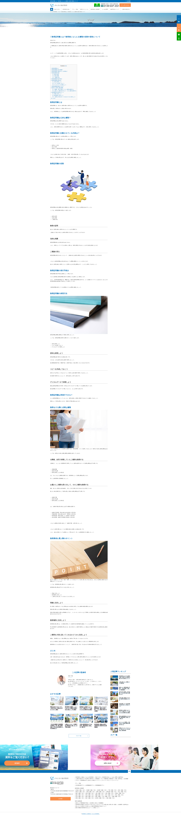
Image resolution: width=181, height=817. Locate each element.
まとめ (53, 98)
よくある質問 (105, 9)
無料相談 (179, 28)
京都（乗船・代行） (90, 793)
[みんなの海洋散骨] (59, 5)
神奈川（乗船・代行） (81, 791)
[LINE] (97, 5)
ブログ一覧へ (79, 735)
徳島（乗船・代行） (80, 794)
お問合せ (179, 37)
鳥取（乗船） (98, 796)
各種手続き (120, 777)
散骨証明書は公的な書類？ (57, 69)
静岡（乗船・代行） (100, 791)
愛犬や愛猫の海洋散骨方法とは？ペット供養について (87, 807)
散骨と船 (106, 804)
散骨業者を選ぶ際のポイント (57, 92)
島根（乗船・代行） (90, 796)
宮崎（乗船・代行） (80, 798)
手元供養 (87, 778)
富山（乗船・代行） (122, 791)
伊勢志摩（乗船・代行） (111, 791)
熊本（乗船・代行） (90, 798)
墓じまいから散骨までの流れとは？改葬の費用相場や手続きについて (91, 806)
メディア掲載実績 (104, 778)
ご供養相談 (96, 778)
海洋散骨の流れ (66, 9)
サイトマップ (115, 780)
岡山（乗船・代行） (119, 794)
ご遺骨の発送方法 (126, 9)
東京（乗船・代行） (122, 790)
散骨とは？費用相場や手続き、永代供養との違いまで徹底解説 (89, 803)
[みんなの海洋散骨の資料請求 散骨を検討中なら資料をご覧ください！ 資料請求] (45, 757)
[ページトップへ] (129, 771)
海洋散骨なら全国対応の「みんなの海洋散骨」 (91, 813)
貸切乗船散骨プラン (99, 785)
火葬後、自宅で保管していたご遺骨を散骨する (63, 89)
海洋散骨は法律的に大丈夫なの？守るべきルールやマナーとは (89, 804)
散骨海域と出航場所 (95, 9)
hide (66, 65)
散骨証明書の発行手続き (56, 78)
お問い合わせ (126, 5)
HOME (51, 9)
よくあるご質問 (113, 777)
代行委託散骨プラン (80, 785)
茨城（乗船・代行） (91, 791)
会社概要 (129, 1)
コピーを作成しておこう (58, 83)
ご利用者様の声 (83, 780)
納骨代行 (91, 778)
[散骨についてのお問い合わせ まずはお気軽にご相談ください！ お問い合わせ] (135, 757)
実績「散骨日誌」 (119, 778)
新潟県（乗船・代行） (102, 790)
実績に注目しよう (57, 93)
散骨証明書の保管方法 (56, 80)
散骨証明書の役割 (55, 72)
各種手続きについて (114, 9)
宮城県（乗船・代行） (91, 790)
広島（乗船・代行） (80, 796)
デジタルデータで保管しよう (59, 84)
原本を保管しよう (57, 81)
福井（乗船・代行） (80, 793)
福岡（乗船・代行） (116, 796)
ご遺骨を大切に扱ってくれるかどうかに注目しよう (63, 96)
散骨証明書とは (54, 68)
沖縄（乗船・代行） (110, 798)
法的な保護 (55, 75)
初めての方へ (57, 9)
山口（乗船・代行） (106, 796)
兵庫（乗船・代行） (109, 793)
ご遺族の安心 (56, 77)
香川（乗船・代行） (109, 794)
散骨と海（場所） (113, 804)
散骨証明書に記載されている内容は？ (59, 71)
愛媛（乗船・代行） (99, 794)
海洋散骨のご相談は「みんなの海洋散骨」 (85, 777)
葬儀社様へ (111, 778)
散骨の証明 (55, 74)
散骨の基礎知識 (78, 801)
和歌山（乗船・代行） (120, 793)
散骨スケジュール (84, 9)
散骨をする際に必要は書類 (57, 87)
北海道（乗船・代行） (81, 790)
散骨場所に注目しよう (57, 95)
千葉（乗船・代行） (112, 790)
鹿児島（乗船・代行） (100, 798)
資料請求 (179, 19)
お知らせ (89, 780)
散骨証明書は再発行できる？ (57, 86)
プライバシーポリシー (106, 780)
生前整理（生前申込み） (123, 804)
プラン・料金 (75, 9)
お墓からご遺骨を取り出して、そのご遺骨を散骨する (64, 90)
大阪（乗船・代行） (99, 793)
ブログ (77, 780)
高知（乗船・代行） (90, 794)
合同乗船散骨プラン (90, 785)
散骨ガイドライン (96, 780)
